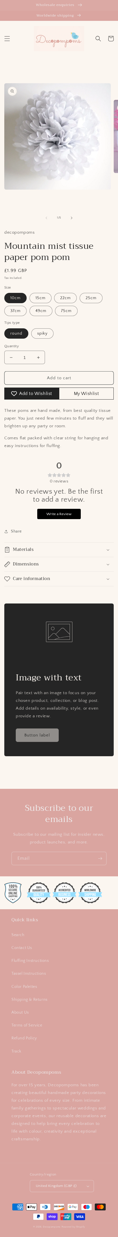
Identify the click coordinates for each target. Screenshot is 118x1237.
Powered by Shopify (73, 1227)
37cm (15, 311)
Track (16, 1051)
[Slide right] (71, 218)
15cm (41, 298)
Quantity (11, 346)
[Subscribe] (100, 858)
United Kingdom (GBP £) (56, 1186)
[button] (7, 38)
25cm (91, 298)
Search (18, 935)
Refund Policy (24, 1038)
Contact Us (21, 948)
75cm (66, 311)
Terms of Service (26, 1025)
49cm (41, 311)
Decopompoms (52, 1227)
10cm (15, 298)
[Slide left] (46, 218)
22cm (65, 298)
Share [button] (16, 531)
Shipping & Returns (29, 999)
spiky (42, 333)
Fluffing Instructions (30, 960)
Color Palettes (24, 986)
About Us (20, 1012)
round (16, 333)
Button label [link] (37, 735)
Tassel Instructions (28, 973)
